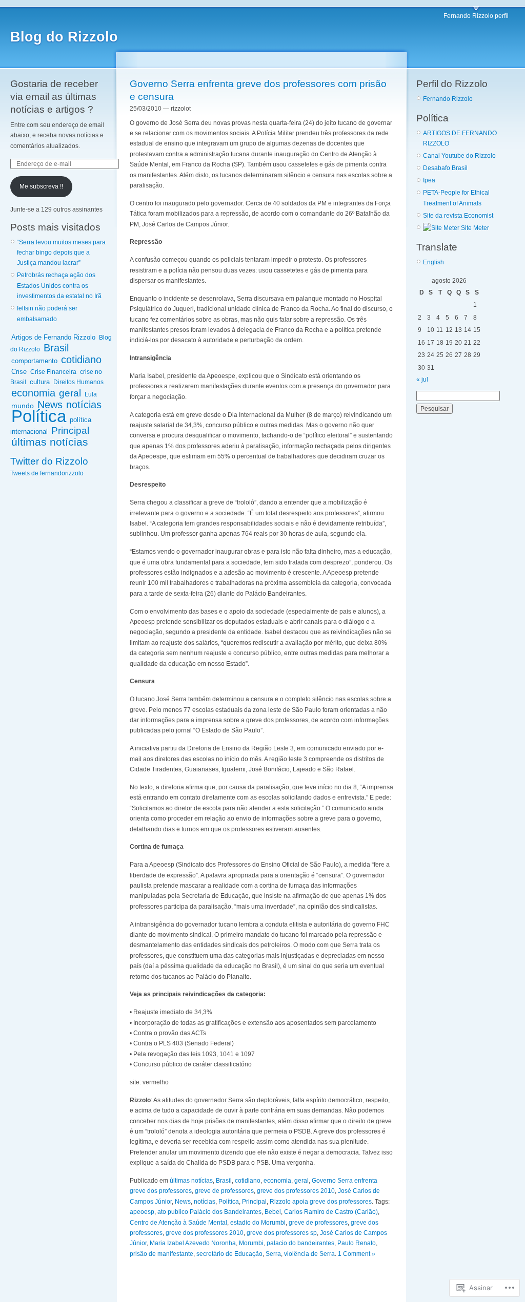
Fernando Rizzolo (448, 98)
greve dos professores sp (282, 1232)
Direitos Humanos (78, 382)
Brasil (56, 347)
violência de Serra (309, 1253)
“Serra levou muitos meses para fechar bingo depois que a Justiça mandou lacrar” (61, 253)
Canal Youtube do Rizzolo (459, 155)
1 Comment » (356, 1253)
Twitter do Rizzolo (49, 461)
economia (33, 392)
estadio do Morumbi (258, 1222)
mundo (22, 406)
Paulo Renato (356, 1243)
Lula (91, 394)
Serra (273, 1253)
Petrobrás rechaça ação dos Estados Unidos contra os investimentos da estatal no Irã (59, 285)
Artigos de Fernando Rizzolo (53, 337)
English (433, 262)
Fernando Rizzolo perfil (476, 15)
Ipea (429, 180)
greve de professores (224, 1190)
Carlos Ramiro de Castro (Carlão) (331, 1211)
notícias (84, 404)
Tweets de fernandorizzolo (47, 473)
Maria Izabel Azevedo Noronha (193, 1243)
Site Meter (474, 228)
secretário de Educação (229, 1253)
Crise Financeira (53, 371)
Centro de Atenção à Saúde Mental (178, 1222)
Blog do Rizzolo (64, 37)
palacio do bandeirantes (300, 1243)
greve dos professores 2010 (296, 1190)
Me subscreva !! (41, 186)
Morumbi (251, 1243)
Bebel (273, 1211)
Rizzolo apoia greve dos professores (321, 1201)
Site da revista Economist (458, 215)
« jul (422, 379)
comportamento (34, 361)
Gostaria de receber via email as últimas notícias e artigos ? (54, 96)
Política (38, 416)
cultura (40, 382)
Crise (19, 371)
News (50, 404)
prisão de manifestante (161, 1253)
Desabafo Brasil (445, 168)
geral (70, 392)
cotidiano (81, 359)
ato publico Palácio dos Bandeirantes (209, 1211)
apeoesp (142, 1211)
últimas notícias (49, 442)
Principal (70, 430)
